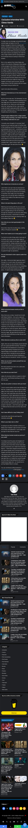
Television (4, 682)
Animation (4, 650)
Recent (4, 547)
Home (4, 13)
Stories (3, 678)
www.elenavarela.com (7, 469)
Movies (4, 666)
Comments (23, 547)
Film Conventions (6, 657)
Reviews (4, 673)
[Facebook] (2, 475)
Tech (3, 680)
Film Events (5, 659)
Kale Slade (6, 26)
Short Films (4, 675)
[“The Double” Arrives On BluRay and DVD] (21, 779)
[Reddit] (20, 475)
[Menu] (2, 7)
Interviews (8, 13)
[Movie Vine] (10, 6)
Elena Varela (23, 43)
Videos (3, 687)
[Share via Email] (2, 479)
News (10, 16)
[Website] (14, 508)
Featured (4, 654)
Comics (4, 652)
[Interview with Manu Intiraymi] (21, 760)
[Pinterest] (17, 475)
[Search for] (26, 7)
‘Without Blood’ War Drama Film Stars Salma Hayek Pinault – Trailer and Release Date (18, 580)
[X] (6, 475)
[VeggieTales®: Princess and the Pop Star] (21, 725)
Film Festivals (5, 661)
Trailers (4, 685)
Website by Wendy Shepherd (14, 818)
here (22, 469)
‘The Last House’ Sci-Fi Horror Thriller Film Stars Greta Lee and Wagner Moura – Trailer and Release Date (6, 768)
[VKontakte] (24, 475)
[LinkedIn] (10, 475)
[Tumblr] (13, 475)
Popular (13, 547)
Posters (4, 671)
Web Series (4, 689)
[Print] (6, 479)
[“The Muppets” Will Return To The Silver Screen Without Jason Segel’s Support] (7, 727)
